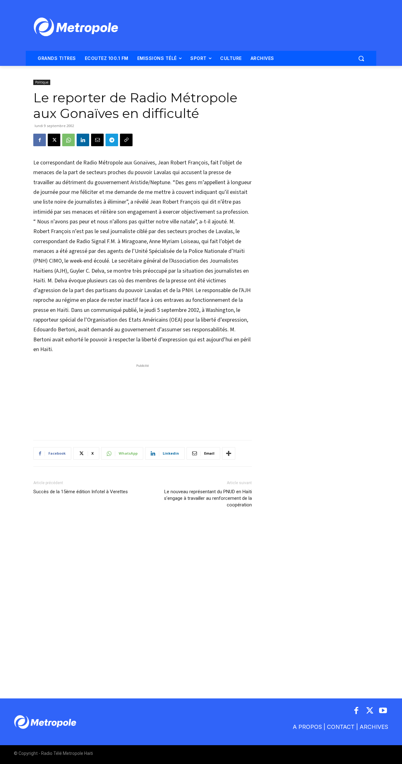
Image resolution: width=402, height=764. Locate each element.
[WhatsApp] (68, 140)
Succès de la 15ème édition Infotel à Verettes (80, 491)
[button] (361, 58)
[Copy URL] (126, 140)
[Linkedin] (83, 140)
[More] (228, 453)
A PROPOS (307, 727)
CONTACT (341, 727)
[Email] (97, 140)
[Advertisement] (142, 399)
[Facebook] (39, 140)
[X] (54, 140)
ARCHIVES (374, 727)
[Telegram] (112, 140)
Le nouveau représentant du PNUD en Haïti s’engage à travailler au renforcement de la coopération (208, 498)
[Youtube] (383, 711)
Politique (41, 82)
